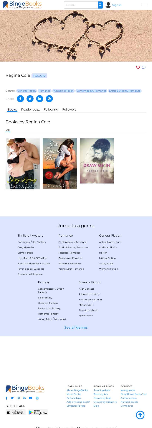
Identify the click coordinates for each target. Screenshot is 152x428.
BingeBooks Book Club (133, 394)
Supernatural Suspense (30, 274)
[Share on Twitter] (30, 98)
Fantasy (44, 282)
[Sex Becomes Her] (60, 163)
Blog (96, 405)
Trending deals (102, 390)
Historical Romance (69, 252)
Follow (39, 75)
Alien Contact (86, 288)
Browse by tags (102, 398)
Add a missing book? (78, 401)
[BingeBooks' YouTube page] (30, 398)
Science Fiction (90, 282)
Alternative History (89, 294)
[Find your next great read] (22, 5)
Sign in (116, 5)
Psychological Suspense (31, 268)
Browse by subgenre (105, 401)
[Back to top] (140, 415)
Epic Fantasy (45, 297)
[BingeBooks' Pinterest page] (37, 398)
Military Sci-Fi (86, 304)
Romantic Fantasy (48, 313)
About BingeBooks (77, 390)
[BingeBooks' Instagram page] (18, 398)
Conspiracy (24, 242)
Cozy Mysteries (26, 247)
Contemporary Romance (72, 242)
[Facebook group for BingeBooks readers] (6, 398)
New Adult (60, 319)
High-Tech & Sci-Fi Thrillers (32, 258)
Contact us (127, 405)
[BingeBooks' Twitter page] (12, 398)
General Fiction (110, 235)
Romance (65, 235)
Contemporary (46, 288)
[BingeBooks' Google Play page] (38, 412)
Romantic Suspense (69, 263)
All (8, 130)
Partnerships (74, 398)
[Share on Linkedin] (39, 98)
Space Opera (86, 315)
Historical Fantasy (48, 303)
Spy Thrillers (39, 242)
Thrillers (23, 235)
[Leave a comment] (144, 67)
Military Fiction (107, 258)
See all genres (76, 327)
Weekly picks (128, 390)
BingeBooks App (76, 405)
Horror (103, 252)
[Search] (100, 5)
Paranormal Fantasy (49, 308)
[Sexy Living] (23, 163)
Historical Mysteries (28, 263)
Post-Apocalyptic (88, 310)
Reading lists (101, 394)
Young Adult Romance (71, 268)
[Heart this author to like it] (138, 67)
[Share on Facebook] (20, 98)
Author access (129, 398)
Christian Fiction (108, 247)
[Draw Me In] (97, 160)
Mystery (37, 235)
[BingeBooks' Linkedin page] (24, 398)
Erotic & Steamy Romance (73, 247)
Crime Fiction (25, 252)
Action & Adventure (110, 242)
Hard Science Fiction (90, 299)
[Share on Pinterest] (49, 98)
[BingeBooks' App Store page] (16, 412)
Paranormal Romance (70, 258)
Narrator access (129, 401)
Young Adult (106, 263)
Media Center (74, 394)
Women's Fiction (108, 268)
